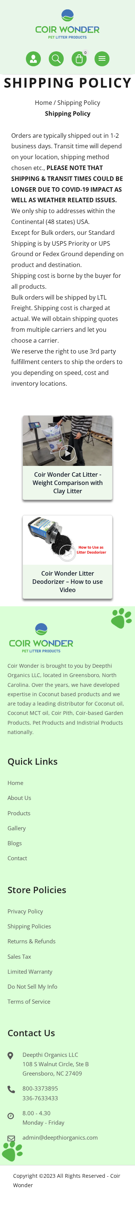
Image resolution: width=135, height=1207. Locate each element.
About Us (19, 797)
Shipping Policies (29, 926)
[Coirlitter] (67, 25)
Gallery (17, 828)
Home (43, 102)
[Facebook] (52, 1194)
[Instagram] (76, 1194)
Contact (17, 858)
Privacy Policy (25, 911)
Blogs (15, 843)
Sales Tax (19, 956)
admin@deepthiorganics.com (60, 1137)
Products (19, 813)
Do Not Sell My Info (32, 986)
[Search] (56, 58)
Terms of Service (29, 1001)
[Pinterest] (64, 1194)
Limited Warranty (30, 971)
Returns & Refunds (32, 941)
